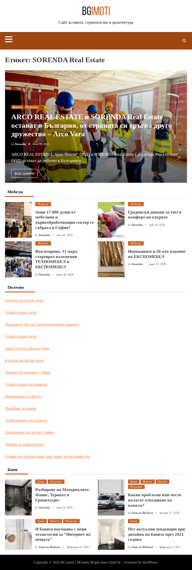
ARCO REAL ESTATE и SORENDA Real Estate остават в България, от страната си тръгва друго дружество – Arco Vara (91, 125)
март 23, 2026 (157, 264)
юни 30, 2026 (64, 235)
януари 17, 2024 (169, 512)
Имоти (17, 107)
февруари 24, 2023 (78, 547)
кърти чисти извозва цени (27, 348)
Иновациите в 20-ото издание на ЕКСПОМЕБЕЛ (157, 254)
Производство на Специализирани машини (42, 324)
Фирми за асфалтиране (24, 444)
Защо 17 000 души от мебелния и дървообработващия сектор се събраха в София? (64, 220)
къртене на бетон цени (24, 300)
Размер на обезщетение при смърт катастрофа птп (47, 456)
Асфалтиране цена (21, 312)
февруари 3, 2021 (170, 547)
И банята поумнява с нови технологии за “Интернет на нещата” (62, 534)
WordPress (149, 562)
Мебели (43, 204)
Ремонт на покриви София (27, 372)
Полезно (32, 107)
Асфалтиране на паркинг (26, 384)
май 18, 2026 (157, 224)
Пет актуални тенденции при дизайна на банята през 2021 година (156, 534)
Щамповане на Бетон (23, 396)
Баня (41, 481)
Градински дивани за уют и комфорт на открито (155, 215)
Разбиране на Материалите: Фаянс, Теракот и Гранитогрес (62, 494)
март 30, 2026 (65, 274)
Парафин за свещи (20, 408)
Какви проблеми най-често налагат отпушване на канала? (154, 500)
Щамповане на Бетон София (29, 432)
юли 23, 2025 (64, 507)
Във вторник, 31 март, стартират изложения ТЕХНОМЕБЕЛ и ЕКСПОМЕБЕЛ (56, 259)
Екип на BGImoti (142, 512)
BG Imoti (67, 562)
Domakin (20, 144)
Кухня (162, 481)
